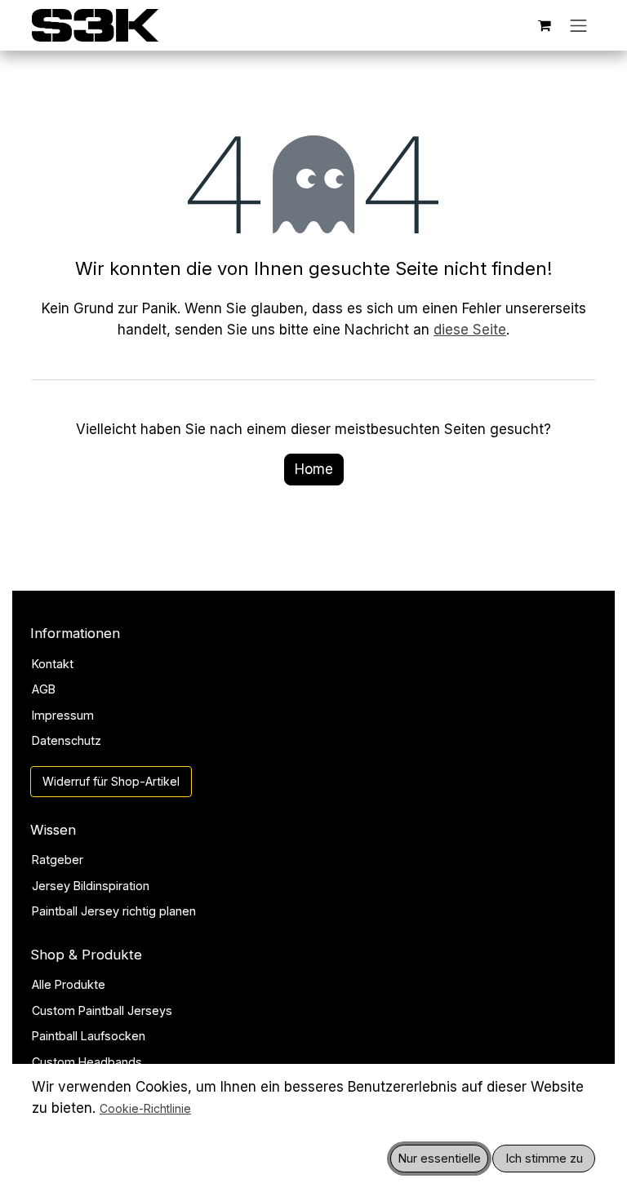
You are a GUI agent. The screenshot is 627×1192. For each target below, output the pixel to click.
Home (314, 469)
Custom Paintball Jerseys (102, 1010)
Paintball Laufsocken (88, 1036)
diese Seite (470, 329)
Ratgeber (57, 859)
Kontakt (52, 664)
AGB (44, 689)
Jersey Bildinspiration (90, 886)
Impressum (63, 715)
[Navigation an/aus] (579, 25)
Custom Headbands (87, 1062)
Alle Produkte (68, 984)
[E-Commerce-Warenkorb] (544, 25)
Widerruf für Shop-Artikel (111, 781)
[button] (439, 1158)
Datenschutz (66, 740)
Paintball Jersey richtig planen (114, 911)
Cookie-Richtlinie (145, 1108)
